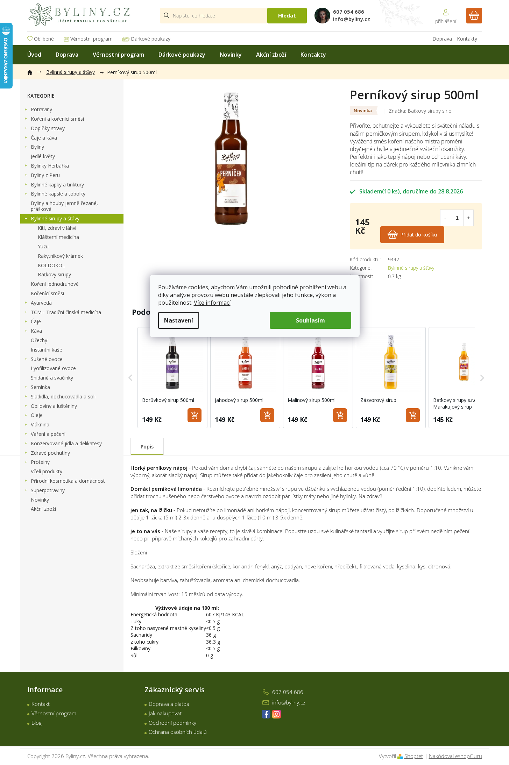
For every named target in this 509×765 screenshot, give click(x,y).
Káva (36, 330)
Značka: (421, 110)
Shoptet (413, 755)
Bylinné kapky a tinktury (57, 184)
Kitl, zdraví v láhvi (57, 228)
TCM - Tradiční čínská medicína (66, 312)
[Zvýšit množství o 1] (468, 218)
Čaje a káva (44, 137)
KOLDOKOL (51, 265)
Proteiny (40, 462)
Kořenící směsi (47, 293)
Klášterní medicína (58, 237)
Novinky (40, 499)
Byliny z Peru (45, 175)
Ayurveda (41, 302)
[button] (130, 378)
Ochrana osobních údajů (178, 731)
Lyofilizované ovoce (53, 368)
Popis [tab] (147, 446)
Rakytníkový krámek (60, 256)
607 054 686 (287, 691)
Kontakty (467, 38)
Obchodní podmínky (172, 722)
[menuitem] (34, 54)
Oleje (37, 415)
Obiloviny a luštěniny (54, 406)
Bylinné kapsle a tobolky (58, 193)
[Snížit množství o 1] (445, 218)
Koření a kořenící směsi (57, 118)
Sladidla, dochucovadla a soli (63, 396)
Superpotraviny (48, 490)
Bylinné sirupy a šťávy (55, 218)
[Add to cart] (195, 415)
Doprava (442, 38)
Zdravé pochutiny (50, 452)
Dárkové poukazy (150, 38)
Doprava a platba (169, 703)
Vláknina (40, 424)
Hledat (287, 15)
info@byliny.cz (288, 702)
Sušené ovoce (47, 359)
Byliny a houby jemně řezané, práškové (64, 206)
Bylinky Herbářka (50, 165)
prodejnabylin (276, 714)
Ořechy (39, 340)
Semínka (40, 387)
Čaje (36, 321)
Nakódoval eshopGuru (455, 755)
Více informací (212, 302)
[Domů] (33, 71)
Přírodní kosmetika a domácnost (68, 480)
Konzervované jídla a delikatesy (66, 443)
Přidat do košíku (418, 234)
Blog (36, 722)
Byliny (37, 146)
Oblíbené (44, 38)
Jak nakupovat (165, 713)
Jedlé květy (43, 156)
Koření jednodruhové (55, 284)
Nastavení (178, 320)
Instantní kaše (46, 349)
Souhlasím (310, 320)
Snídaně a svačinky (52, 377)
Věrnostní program (91, 38)
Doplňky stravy (48, 128)
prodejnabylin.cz (266, 714)
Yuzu (43, 246)
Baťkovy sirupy (54, 274)
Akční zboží (43, 508)
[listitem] (172, 377)
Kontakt (40, 703)
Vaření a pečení (48, 434)
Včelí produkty (46, 471)
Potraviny (41, 109)
